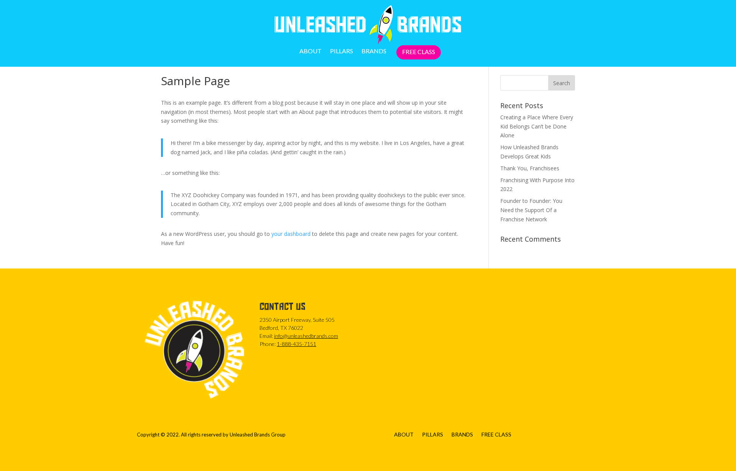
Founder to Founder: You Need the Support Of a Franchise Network (531, 210)
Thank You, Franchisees (529, 168)
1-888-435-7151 (296, 344)
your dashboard (290, 233)
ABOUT (310, 51)
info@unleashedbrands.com (306, 336)
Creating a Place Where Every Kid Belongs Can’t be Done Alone (536, 126)
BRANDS (373, 51)
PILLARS (341, 51)
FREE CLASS (418, 52)
